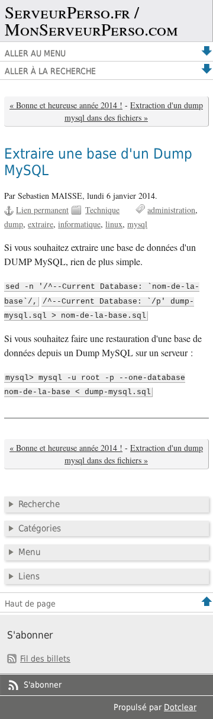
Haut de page (30, 603)
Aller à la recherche (50, 71)
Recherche (39, 504)
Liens (29, 576)
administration (171, 209)
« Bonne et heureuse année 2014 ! (65, 105)
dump (13, 224)
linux (113, 224)
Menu (29, 552)
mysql (137, 224)
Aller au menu (35, 53)
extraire (40, 224)
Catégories (39, 528)
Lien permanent (42, 209)
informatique (79, 224)
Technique (102, 209)
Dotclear (180, 707)
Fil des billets (45, 658)
